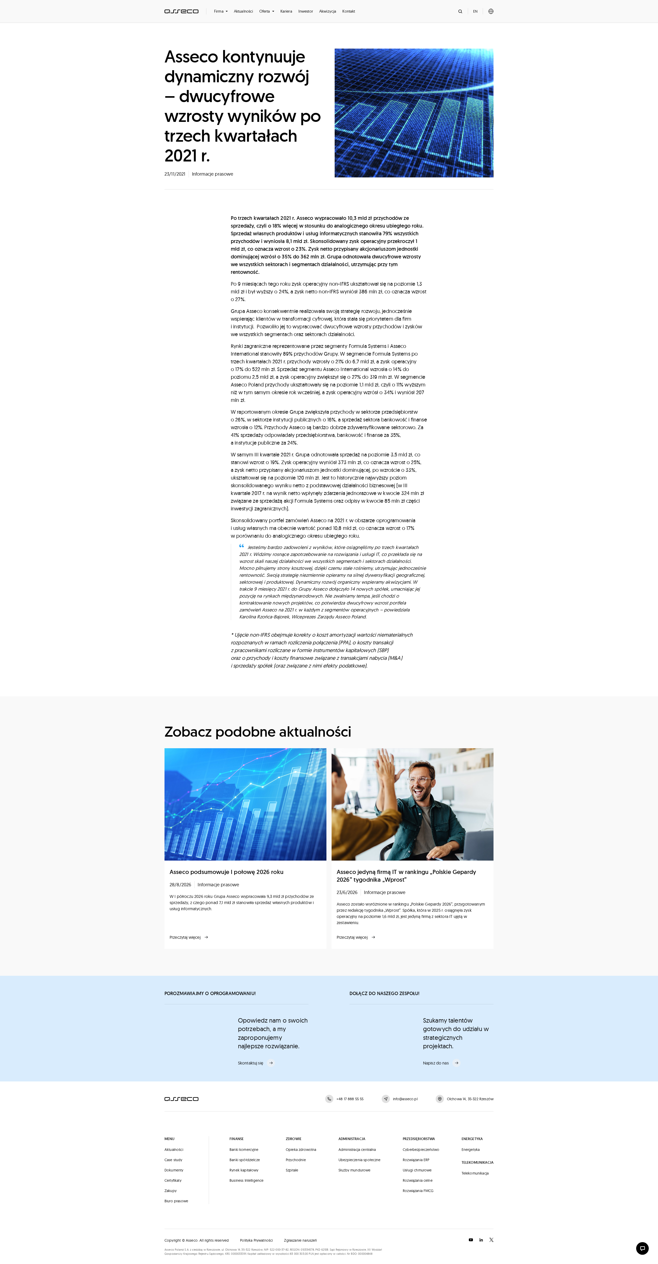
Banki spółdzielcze (245, 1160)
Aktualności (243, 11)
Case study (173, 1160)
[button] (221, 11)
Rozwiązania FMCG (418, 1190)
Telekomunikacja (475, 1173)
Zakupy (170, 1190)
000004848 (365, 1254)
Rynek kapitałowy (244, 1170)
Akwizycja (327, 11)
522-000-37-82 (279, 1249)
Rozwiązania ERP (416, 1160)
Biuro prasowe (176, 1201)
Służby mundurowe (355, 1170)
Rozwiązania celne (418, 1180)
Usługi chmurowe (417, 1170)
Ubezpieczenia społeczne (360, 1160)
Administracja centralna (357, 1149)
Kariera (286, 11)
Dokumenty (173, 1170)
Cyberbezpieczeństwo (421, 1149)
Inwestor (305, 11)
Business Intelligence (246, 1180)
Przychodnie (296, 1160)
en (475, 11)
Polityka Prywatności (256, 1240)
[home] (181, 11)
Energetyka (471, 1149)
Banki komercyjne (244, 1149)
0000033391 (238, 1254)
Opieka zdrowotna (301, 1149)
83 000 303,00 (299, 1254)
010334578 (307, 1249)
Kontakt (348, 11)
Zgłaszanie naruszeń (300, 1240)
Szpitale (292, 1170)
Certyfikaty (172, 1180)
